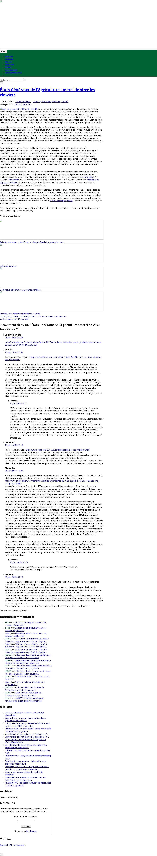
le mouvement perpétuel (61, 200)
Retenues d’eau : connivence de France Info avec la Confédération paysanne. (28, 656)
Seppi (7, 633)
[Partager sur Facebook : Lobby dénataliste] (1, 247)
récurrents (14, 179)
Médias (8, 67)
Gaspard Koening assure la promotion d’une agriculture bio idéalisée (25, 719)
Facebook (27, 104)
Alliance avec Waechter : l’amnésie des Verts (20, 313)
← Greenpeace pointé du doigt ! (14, 319)
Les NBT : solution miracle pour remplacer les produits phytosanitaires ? (24, 699)
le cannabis (87, 177)
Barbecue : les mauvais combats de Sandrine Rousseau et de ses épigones (25, 778)
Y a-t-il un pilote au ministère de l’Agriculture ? (26, 734)
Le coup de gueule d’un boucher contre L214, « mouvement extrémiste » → (34, 316)
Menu (3, 51)
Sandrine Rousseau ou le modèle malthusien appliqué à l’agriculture (25, 762)
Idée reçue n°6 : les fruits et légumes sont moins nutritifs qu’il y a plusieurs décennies (27, 768)
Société (8, 62)
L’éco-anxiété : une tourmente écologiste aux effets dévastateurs (24, 688)
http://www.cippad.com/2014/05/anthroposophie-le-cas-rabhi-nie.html (58, 449)
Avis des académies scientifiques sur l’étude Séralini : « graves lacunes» (32, 242)
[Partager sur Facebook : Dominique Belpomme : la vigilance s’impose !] (1, 271)
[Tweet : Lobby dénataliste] (2, 247)
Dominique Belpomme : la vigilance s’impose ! (20, 289)
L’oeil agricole (11, 70)
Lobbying (9, 59)
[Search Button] (5, 75)
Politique (9, 56)
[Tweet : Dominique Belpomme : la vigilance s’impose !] (2, 271)
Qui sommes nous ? (13, 72)
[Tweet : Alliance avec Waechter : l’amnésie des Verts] (2, 295)
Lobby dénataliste (8, 266)
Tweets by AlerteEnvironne (12, 845)
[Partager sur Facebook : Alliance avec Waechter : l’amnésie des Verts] (1, 295)
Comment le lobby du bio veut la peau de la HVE (27, 736)
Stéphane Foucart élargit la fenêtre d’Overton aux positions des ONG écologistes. (27, 640)
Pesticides (9, 64)
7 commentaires (23, 101)
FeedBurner (31, 831)
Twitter (18, 104)
